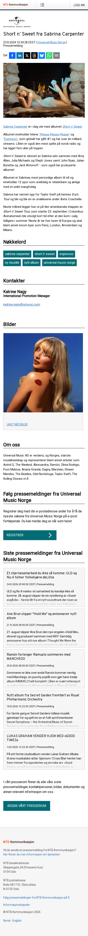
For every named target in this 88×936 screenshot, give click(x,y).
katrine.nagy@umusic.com (21, 304)
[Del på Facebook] (12, 56)
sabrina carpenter (17, 254)
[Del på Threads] (34, 56)
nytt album (31, 263)
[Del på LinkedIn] (19, 56)
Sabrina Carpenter (15, 126)
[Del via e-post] (56, 56)
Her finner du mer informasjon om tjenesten (31, 854)
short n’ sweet (45, 254)
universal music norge (59, 263)
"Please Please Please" (54, 134)
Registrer (15, 535)
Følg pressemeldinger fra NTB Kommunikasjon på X (36, 897)
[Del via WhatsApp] (49, 56)
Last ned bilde (17, 424)
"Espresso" (10, 139)
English (16, 920)
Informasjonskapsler (16, 904)
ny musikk (12, 263)
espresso (66, 254)
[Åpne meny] (43, 4)
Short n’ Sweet (72, 126)
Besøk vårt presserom (26, 806)
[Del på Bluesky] (41, 56)
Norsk (7, 920)
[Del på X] (27, 56)
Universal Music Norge (51, 42)
